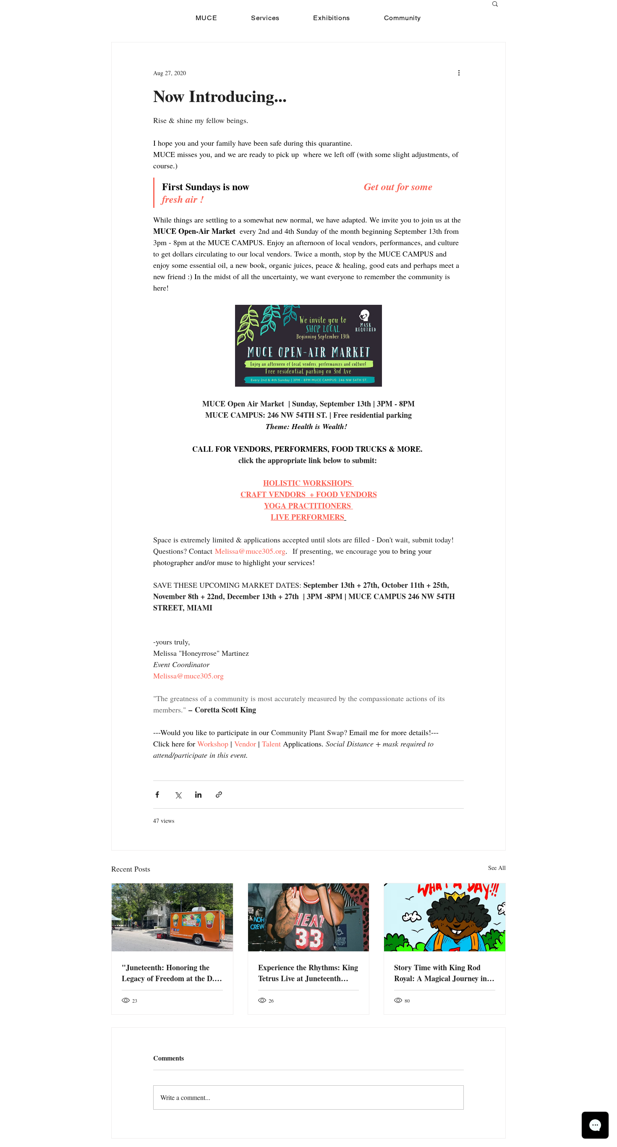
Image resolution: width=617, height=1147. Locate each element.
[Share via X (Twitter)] (178, 795)
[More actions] (459, 73)
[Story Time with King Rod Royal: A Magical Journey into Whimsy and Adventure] (444, 917)
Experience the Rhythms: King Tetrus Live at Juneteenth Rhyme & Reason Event (308, 973)
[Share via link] (219, 795)
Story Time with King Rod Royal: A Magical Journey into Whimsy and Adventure (443, 973)
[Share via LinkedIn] (198, 795)
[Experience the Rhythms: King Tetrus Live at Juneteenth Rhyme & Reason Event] (308, 917)
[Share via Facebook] (157, 795)
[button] (495, 3)
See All (497, 868)
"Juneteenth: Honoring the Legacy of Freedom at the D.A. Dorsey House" (172, 973)
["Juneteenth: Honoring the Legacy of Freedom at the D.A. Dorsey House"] (172, 917)
